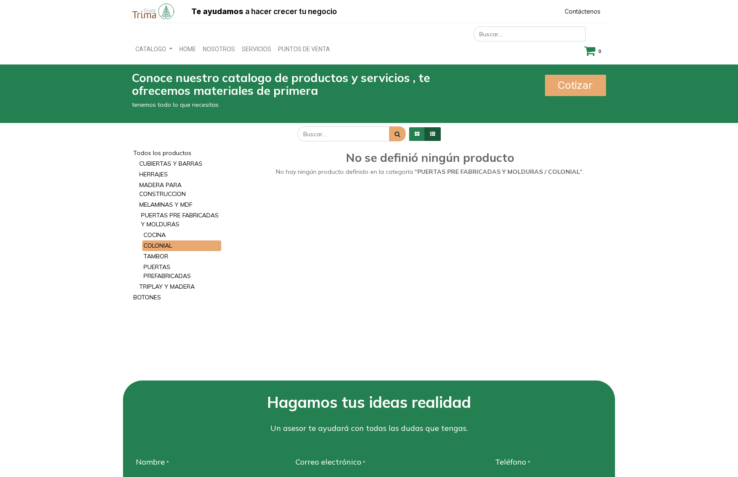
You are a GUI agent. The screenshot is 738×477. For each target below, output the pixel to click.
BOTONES (147, 297)
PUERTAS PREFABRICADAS (167, 271)
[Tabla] (417, 134)
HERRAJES (153, 174)
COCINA (155, 235)
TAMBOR (156, 256)
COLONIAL (158, 245)
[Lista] (433, 134)
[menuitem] (187, 49)
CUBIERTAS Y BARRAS (170, 163)
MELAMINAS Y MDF (165, 204)
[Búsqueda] (397, 133)
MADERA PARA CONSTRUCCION (162, 189)
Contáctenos (582, 11)
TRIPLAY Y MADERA (167, 286)
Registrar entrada (519, 11)
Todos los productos (162, 153)
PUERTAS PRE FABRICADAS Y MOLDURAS (180, 219)
